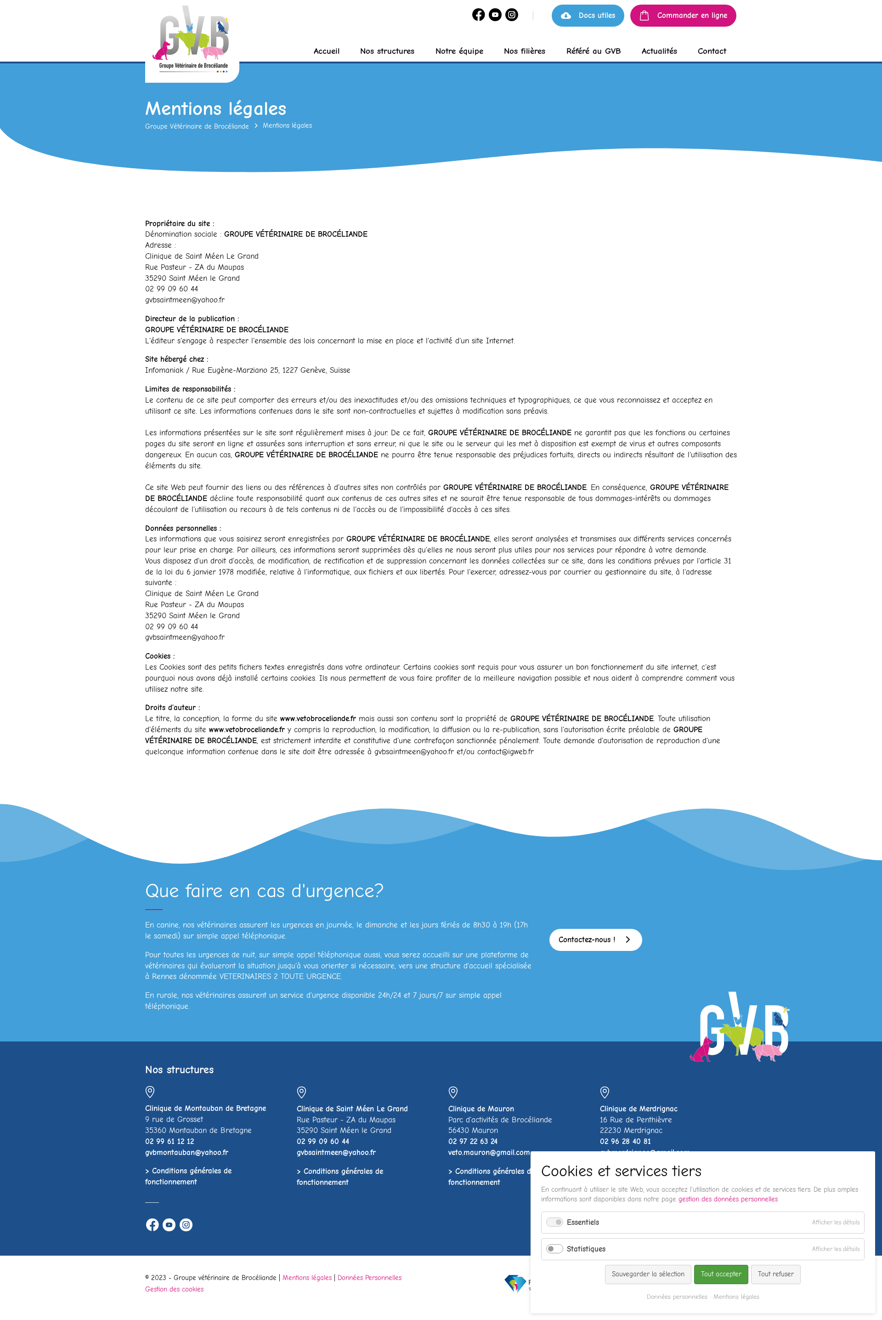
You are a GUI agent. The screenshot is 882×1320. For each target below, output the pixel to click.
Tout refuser (776, 1274)
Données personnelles (677, 1296)
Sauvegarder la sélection (648, 1274)
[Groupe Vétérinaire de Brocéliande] (192, 42)
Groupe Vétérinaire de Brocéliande (197, 126)
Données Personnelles (369, 1278)
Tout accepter (721, 1274)
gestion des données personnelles (728, 1199)
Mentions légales (307, 1278)
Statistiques (586, 1249)
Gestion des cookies (174, 1289)
